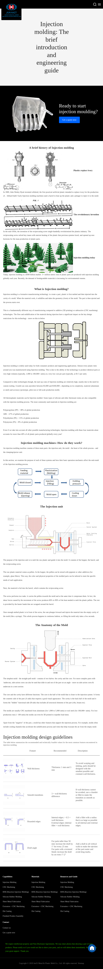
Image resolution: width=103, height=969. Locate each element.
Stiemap (81, 963)
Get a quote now (69, 120)
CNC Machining (9, 887)
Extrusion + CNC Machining (14, 906)
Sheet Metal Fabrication (12, 902)
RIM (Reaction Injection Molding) (16, 892)
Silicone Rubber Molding (12, 897)
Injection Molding (9, 882)
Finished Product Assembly (13, 916)
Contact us (7, 928)
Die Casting (7, 911)
